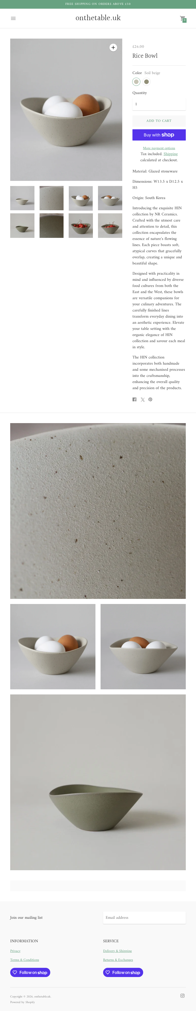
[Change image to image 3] (81, 198)
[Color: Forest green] (146, 82)
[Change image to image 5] (22, 225)
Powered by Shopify (22, 1002)
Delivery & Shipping (117, 951)
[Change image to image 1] (22, 198)
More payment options (159, 148)
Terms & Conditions (24, 960)
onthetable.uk (42, 997)
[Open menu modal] (13, 18)
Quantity (139, 93)
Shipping (171, 154)
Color (137, 73)
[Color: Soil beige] (136, 82)
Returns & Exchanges (118, 960)
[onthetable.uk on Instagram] (182, 995)
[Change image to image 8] (110, 225)
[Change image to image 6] (52, 225)
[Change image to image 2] (52, 198)
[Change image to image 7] (81, 225)
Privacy (15, 951)
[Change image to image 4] (110, 198)
